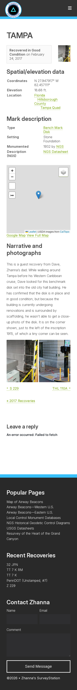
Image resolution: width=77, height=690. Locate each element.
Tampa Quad (50, 108)
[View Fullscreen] (12, 186)
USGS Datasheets (20, 528)
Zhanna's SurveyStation (40, 678)
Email (43, 610)
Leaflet (32, 231)
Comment (14, 630)
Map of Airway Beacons (25, 502)
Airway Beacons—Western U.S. (30, 507)
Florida (39, 95)
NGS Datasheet (55, 152)
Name (11, 610)
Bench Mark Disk (53, 130)
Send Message (38, 666)
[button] (38, 195)
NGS (60, 146)
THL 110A (59, 388)
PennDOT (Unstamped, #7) (27, 580)
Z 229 (11, 586)
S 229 (14, 388)
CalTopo (64, 231)
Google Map (16, 235)
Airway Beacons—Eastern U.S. (30, 512)
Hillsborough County (45, 101)
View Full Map (38, 235)
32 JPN (12, 565)
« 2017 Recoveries (21, 401)
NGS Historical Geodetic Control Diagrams (38, 523)
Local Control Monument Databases (34, 518)
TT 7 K (12, 575)
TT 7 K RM (15, 570)
